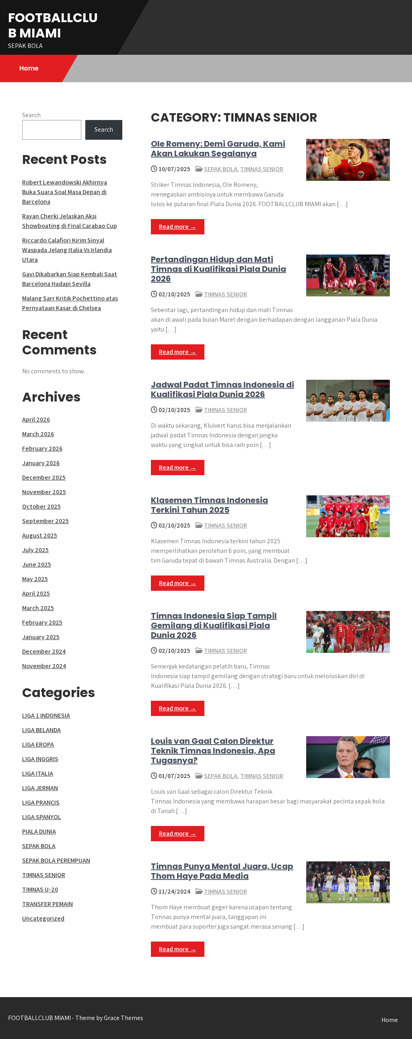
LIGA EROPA (38, 744)
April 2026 (36, 419)
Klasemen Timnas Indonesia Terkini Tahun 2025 (209, 505)
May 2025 (35, 579)
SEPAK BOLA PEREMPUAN (56, 860)
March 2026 (38, 434)
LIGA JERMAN (40, 788)
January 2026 (41, 463)
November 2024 (44, 666)
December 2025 (44, 477)
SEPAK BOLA (220, 169)
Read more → (177, 226)
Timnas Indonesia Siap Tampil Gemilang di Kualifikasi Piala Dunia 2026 (214, 625)
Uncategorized (43, 918)
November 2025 (44, 492)
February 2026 (42, 448)
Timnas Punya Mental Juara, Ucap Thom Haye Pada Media (222, 871)
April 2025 (36, 593)
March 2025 (38, 608)
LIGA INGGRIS (40, 759)
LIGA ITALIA (37, 773)
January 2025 (41, 637)
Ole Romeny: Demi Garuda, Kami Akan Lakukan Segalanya (218, 148)
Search (31, 115)
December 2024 (44, 651)
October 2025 (41, 506)
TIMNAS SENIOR (261, 169)
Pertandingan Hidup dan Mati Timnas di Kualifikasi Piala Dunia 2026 (218, 269)
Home (29, 68)
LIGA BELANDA (41, 730)
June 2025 (36, 564)
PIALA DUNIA (39, 831)
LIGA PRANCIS (41, 802)
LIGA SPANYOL (41, 817)
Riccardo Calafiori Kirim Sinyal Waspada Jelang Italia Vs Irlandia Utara (67, 250)
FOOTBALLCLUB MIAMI (53, 25)
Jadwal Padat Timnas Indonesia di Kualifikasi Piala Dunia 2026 (222, 389)
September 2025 (45, 521)
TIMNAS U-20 (40, 889)
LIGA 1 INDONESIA (46, 715)
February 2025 (42, 622)
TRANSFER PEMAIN (47, 904)
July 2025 (35, 550)
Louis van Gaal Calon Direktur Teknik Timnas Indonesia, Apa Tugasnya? (213, 750)
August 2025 (39, 535)
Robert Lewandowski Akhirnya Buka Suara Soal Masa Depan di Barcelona (64, 192)
